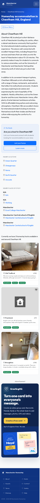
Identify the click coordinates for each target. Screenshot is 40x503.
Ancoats (8, 180)
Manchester (8, 207)
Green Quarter (11, 161)
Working (8, 203)
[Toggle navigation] (36, 4)
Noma (7, 170)
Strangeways (10, 165)
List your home (20, 143)
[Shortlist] (36, 245)
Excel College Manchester (15, 210)
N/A (4, 192)
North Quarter (10, 175)
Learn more (20, 148)
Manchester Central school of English (19, 215)
